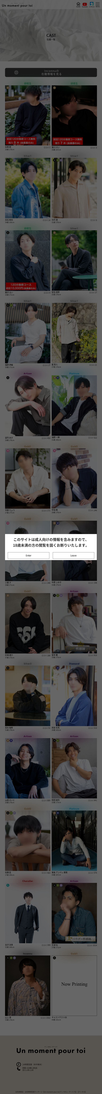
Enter (28, 555)
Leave (73, 555)
